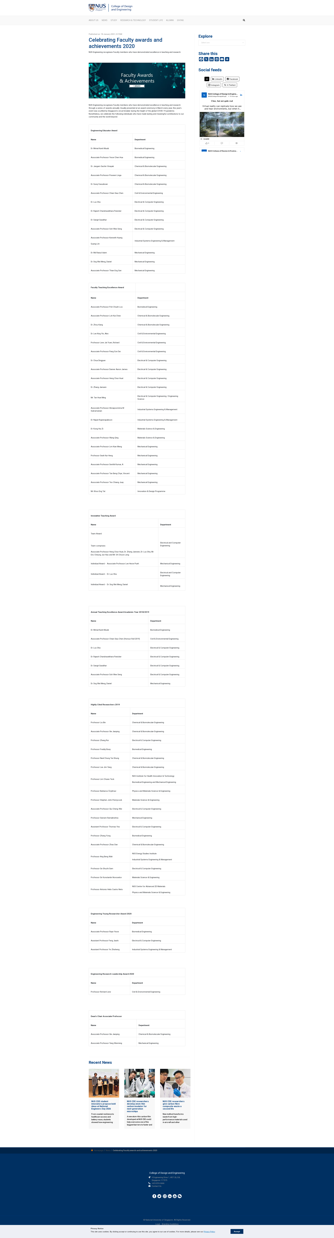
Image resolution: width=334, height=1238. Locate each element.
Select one (205, 43)
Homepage (98, 1150)
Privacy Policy (209, 1232)
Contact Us (156, 1186)
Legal (157, 1224)
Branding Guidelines (170, 1224)
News (108, 1150)
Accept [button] (237, 1231)
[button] (244, 20)
